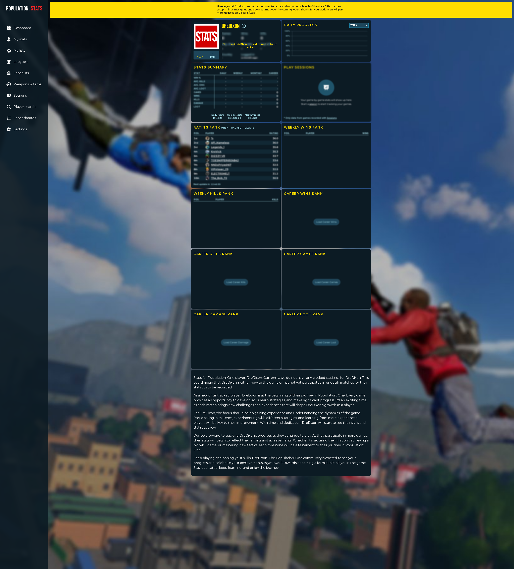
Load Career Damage (236, 342)
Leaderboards (25, 118)
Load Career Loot (326, 342)
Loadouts (21, 73)
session (313, 103)
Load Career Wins (326, 221)
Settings (20, 129)
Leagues (20, 62)
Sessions (20, 95)
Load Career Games (326, 282)
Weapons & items (27, 84)
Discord (243, 12)
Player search (25, 107)
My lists (19, 50)
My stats (20, 39)
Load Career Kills (235, 282)
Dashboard (22, 28)
